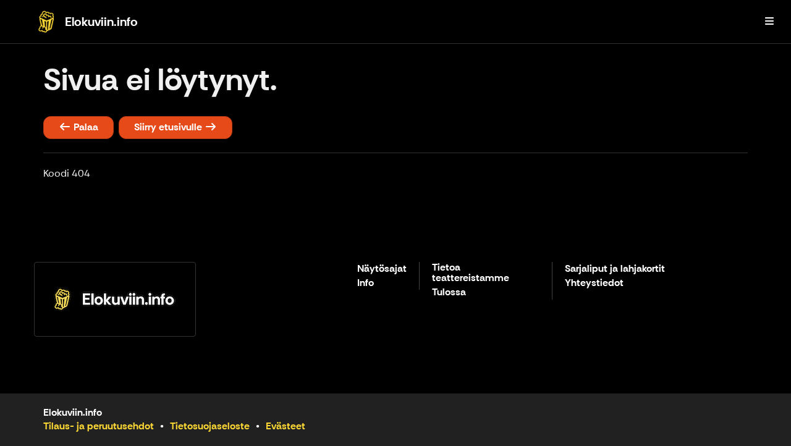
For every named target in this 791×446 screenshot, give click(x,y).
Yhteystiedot (594, 283)
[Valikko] (769, 21)
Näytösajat (382, 269)
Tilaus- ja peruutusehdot (98, 425)
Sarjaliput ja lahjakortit (615, 269)
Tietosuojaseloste (210, 425)
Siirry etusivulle (169, 126)
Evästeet (285, 425)
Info (365, 283)
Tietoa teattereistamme (470, 273)
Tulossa (449, 292)
